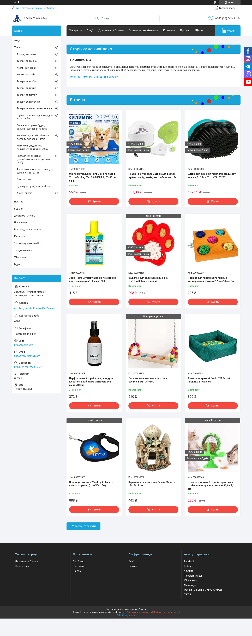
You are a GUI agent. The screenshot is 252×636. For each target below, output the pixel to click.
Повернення (21, 222)
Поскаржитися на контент (139, 612)
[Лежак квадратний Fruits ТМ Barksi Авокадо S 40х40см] (213, 343)
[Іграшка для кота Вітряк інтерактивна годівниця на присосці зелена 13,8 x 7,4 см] (213, 447)
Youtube (188, 571)
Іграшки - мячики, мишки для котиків (94, 77)
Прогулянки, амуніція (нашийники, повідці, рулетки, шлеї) (33, 159)
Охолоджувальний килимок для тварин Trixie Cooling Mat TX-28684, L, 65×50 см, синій (93, 177)
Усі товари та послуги (83, 526)
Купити (97, 201)
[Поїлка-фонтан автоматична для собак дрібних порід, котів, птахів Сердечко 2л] (153, 139)
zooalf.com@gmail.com (27, 356)
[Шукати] (97, 18)
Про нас (185, 30)
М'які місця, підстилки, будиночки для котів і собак (32, 147)
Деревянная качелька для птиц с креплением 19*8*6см (147, 380)
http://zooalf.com (23, 345)
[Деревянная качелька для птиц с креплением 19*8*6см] (153, 343)
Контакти (169, 30)
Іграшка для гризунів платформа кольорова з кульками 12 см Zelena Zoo (211, 279)
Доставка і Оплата (24, 215)
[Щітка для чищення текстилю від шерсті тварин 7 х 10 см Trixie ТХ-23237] (213, 139)
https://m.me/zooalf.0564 (28, 367)
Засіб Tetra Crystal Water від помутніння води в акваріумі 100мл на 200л (92, 279)
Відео (17, 264)
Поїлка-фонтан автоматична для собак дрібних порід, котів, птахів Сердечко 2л (152, 175)
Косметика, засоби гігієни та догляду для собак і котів (33, 137)
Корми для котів (26, 74)
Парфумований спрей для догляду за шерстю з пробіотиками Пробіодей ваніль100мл (91, 381)
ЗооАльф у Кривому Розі (28, 243)
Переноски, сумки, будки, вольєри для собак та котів (32, 127)
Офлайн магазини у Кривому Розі (203, 589)
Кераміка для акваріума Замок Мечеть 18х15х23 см (151, 484)
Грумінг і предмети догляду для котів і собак (35, 117)
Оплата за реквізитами (143, 30)
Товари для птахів (27, 95)
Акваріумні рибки (26, 54)
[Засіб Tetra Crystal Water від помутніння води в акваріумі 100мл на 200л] (94, 243)
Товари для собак (27, 81)
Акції (90, 30)
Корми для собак (26, 67)
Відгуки (18, 208)
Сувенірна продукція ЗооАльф (34, 186)
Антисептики (24, 179)
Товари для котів (26, 88)
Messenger (190, 585)
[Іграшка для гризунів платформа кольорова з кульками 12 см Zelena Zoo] (213, 243)
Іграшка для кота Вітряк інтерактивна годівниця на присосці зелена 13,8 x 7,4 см (211, 485)
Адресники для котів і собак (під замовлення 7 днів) (35, 171)
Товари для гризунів (28, 101)
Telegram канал (23, 250)
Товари (73, 30)
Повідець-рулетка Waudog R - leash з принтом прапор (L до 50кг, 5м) (91, 484)
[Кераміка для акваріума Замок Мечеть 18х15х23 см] (153, 447)
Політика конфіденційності (166, 612)
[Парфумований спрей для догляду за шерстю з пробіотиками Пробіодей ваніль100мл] (94, 343)
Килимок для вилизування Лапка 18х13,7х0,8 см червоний (148, 279)
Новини (133, 566)
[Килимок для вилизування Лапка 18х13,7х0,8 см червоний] (153, 243)
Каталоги (19, 236)
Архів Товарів (24, 193)
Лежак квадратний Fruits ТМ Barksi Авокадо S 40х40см (209, 380)
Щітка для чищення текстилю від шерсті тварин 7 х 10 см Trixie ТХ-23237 (212, 175)
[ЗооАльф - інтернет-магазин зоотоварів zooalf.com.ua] (17, 18)
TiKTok (187, 594)
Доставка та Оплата (111, 30)
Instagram (189, 566)
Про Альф (78, 561)
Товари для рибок (27, 61)
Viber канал (20, 257)
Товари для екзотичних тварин (34, 108)
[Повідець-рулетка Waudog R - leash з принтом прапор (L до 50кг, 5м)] (94, 447)
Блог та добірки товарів (27, 229)
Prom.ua (142, 609)
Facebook (189, 561)
